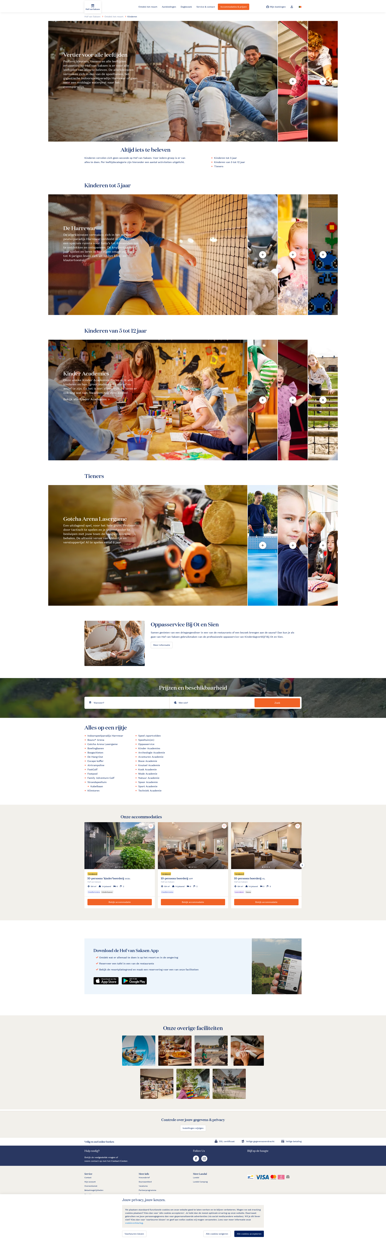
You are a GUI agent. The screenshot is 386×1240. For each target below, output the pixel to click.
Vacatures (143, 1186)
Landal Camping (200, 1182)
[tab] (162, 81)
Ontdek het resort (147, 6)
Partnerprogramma (147, 1190)
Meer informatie (161, 645)
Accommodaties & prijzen (233, 6)
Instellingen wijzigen (193, 1128)
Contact (87, 1177)
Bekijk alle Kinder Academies (85, 399)
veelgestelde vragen (105, 1157)
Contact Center (119, 1160)
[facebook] (196, 1160)
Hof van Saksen (92, 16)
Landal (196, 1177)
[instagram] (204, 1160)
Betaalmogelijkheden (93, 1190)
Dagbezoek (186, 6)
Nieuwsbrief (144, 1177)
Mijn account (90, 1182)
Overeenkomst (90, 1186)
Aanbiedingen (169, 6)
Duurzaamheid (145, 1182)
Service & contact (205, 6)
